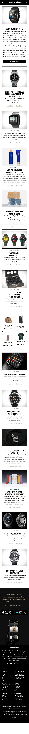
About (3, 695)
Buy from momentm (14, 507)
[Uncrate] (14, 2)
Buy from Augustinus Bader (14, 185)
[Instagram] (18, 663)
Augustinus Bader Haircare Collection (14, 171)
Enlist (3, 699)
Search (21, 2)
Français (17, 686)
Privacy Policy (19, 696)
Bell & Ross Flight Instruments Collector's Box (14, 294)
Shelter (4, 677)
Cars (3, 675)
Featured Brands (20, 675)
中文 (16, 690)
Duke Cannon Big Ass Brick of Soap (14, 212)
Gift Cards (18, 678)
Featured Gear (14, 167)
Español (17, 684)
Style (11, 26)
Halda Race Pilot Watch (14, 533)
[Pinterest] (21, 663)
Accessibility (18, 698)
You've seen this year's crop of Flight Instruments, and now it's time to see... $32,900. (14, 301)
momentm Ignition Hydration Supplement (14, 493)
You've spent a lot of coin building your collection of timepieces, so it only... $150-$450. (14, 379)
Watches (16, 26)
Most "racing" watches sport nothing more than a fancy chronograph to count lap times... (14, 538)
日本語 (16, 689)
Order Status (6, 684)
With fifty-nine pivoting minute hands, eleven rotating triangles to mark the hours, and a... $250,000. (14, 577)
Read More (10, 106)
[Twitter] (7, 663)
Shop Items (19, 106)
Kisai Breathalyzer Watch (14, 133)
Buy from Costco (14, 227)
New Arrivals (18, 673)
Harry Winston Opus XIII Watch (14, 571)
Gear (3, 673)
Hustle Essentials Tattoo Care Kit (14, 451)
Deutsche (17, 687)
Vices (3, 678)
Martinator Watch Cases (14, 374)
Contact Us (5, 686)
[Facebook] (14, 663)
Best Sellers (18, 674)
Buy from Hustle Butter (14, 466)
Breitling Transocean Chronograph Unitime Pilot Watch (14, 94)
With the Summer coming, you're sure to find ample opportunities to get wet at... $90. (14, 259)
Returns (4, 687)
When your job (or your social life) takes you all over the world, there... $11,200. (14, 100)
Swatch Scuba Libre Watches (14, 254)
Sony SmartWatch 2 (14, 28)
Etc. (3, 680)
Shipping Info (5, 689)
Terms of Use (18, 695)
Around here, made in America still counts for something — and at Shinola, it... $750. (15, 418)
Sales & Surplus (19, 677)
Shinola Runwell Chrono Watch (14, 412)
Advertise (5, 696)
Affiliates (4, 698)
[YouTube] (11, 663)
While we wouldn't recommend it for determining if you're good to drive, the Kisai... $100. (14, 137)
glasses (22, 35)
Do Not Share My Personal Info (19, 700)
